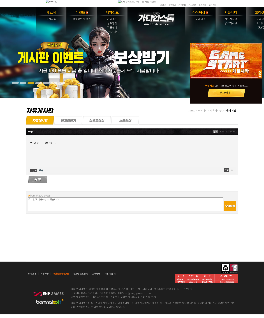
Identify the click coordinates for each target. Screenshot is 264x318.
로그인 (163, 5)
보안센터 (202, 5)
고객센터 (212, 5)
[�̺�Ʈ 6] (53, 83)
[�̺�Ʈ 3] (30, 83)
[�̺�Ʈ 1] (15, 83)
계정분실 (182, 5)
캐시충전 (192, 5)
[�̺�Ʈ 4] (38, 83)
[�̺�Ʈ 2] (23, 83)
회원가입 (172, 5)
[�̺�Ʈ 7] (61, 83)
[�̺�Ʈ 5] (46, 83)
